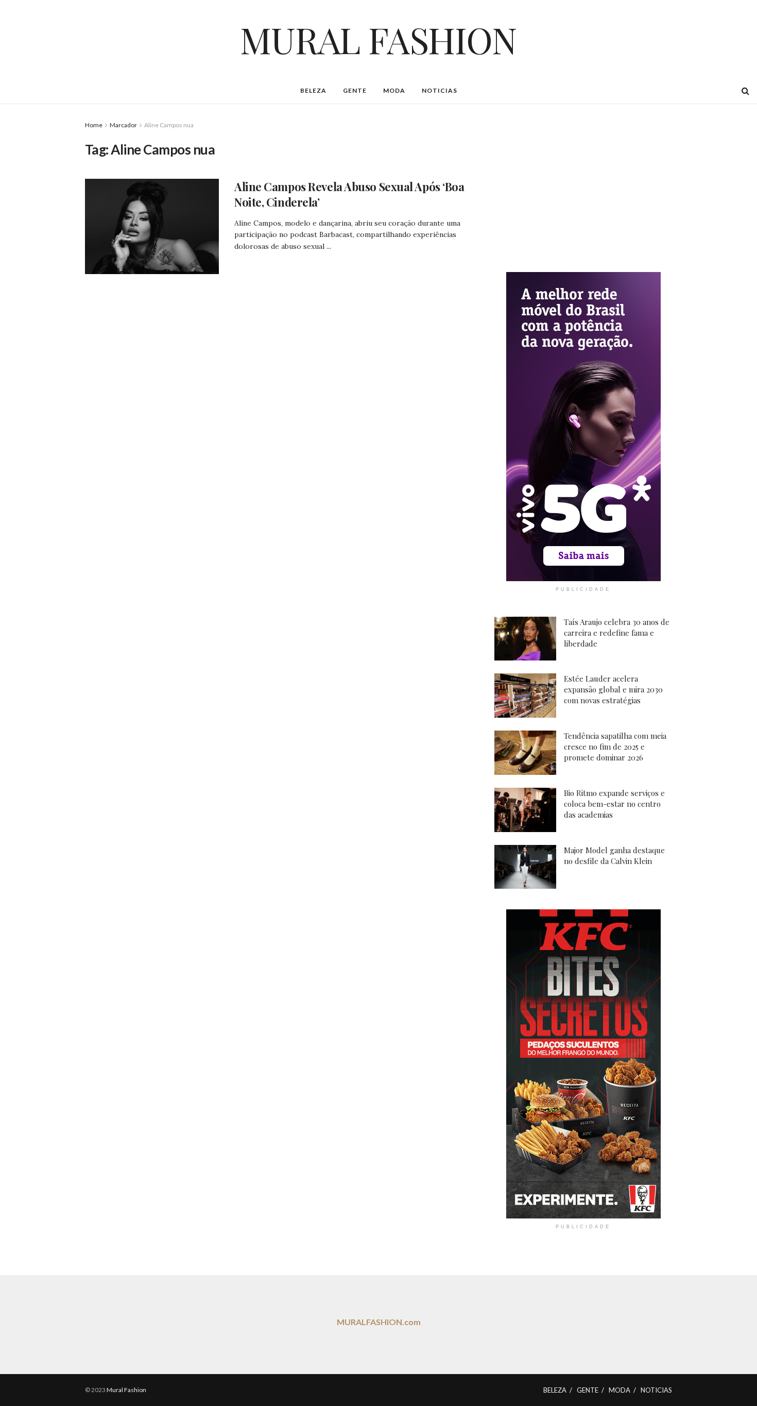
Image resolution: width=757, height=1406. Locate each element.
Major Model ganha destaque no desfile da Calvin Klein (614, 855)
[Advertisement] (583, 184)
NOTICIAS (439, 90)
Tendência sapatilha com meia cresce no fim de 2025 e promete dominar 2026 (615, 747)
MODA (394, 90)
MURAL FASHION (378, 39)
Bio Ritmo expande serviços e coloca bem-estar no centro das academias (614, 804)
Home (93, 125)
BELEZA (313, 90)
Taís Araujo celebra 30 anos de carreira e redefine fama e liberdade (616, 633)
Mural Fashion (126, 1390)
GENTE (355, 90)
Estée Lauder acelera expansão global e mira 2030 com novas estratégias (613, 689)
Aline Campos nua (169, 125)
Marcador (123, 125)
